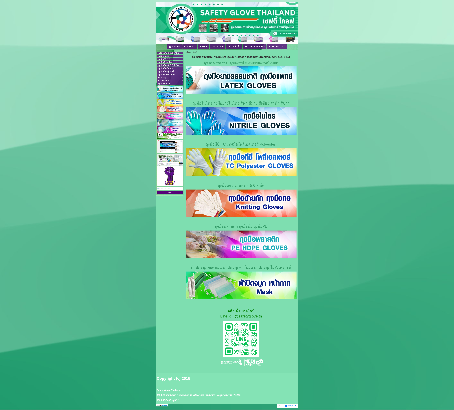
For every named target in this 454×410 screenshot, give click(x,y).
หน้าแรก (188, 52)
